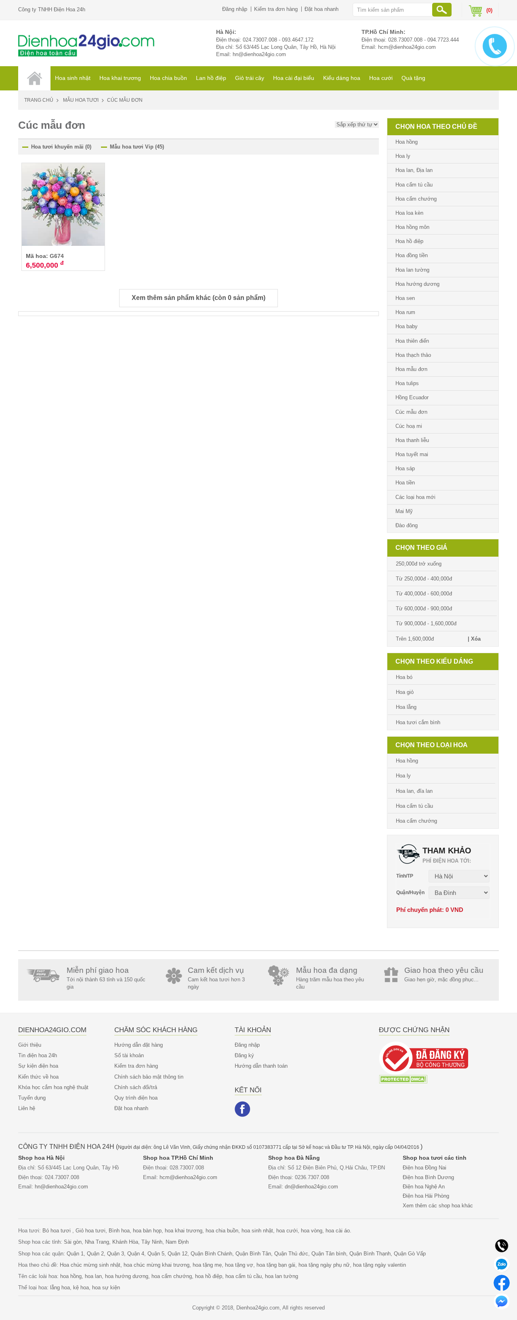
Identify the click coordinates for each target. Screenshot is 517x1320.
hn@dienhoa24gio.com (259, 54)
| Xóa (474, 639)
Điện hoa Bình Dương (428, 1177)
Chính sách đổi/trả (135, 1087)
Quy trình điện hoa (136, 1098)
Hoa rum (405, 312)
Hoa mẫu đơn (411, 369)
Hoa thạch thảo (413, 355)
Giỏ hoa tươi (90, 1231)
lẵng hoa (60, 1287)
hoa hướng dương (126, 1276)
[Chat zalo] (502, 1263)
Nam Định (177, 1242)
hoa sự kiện (106, 1287)
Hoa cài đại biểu (293, 78)
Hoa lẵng (406, 707)
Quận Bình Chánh (211, 1254)
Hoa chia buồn (168, 78)
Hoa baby (406, 326)
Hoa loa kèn (409, 213)
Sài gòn (73, 1242)
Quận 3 (115, 1254)
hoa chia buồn (222, 1231)
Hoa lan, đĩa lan (414, 791)
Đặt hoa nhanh (321, 9)
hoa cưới (287, 1231)
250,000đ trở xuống (418, 564)
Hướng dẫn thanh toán (261, 1066)
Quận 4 (135, 1254)
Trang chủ (38, 100)
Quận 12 (177, 1254)
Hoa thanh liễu (412, 440)
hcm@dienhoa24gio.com (407, 47)
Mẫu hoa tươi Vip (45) (137, 147)
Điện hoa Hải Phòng (426, 1196)
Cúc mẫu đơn (411, 412)
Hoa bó (404, 677)
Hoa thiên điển (412, 341)
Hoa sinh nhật (72, 78)
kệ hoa (81, 1287)
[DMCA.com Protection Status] (403, 1079)
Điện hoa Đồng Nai (424, 1168)
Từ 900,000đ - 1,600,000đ (426, 623)
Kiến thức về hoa (38, 1077)
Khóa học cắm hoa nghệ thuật (53, 1087)
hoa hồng (71, 1276)
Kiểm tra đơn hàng (276, 9)
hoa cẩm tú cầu (243, 1276)
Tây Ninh (151, 1242)
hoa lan (93, 1276)
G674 (57, 256)
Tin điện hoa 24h (37, 1055)
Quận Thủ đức (291, 1254)
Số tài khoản (129, 1055)
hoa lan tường (281, 1276)
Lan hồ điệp (211, 78)
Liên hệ (26, 1108)
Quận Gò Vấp (410, 1254)
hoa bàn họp (147, 1231)
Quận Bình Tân (253, 1254)
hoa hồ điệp (208, 1276)
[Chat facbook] (502, 1282)
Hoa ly (402, 156)
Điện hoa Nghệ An (424, 1187)
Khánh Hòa (125, 1242)
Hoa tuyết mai (411, 454)
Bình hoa (119, 1231)
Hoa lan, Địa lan (414, 170)
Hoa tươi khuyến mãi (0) (61, 147)
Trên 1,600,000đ (415, 639)
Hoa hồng (406, 142)
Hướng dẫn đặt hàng (138, 1045)
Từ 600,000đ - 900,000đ (424, 609)
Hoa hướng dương (417, 284)
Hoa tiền (405, 483)
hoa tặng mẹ (207, 1265)
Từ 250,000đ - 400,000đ (424, 579)
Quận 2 (95, 1254)
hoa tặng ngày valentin (379, 1265)
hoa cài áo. (338, 1231)
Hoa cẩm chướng (416, 199)
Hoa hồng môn (412, 227)
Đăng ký (244, 1055)
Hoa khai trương (120, 78)
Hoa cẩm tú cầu (414, 185)
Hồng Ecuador (412, 397)
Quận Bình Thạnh (370, 1254)
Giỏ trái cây (249, 78)
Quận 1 (75, 1254)
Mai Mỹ (404, 511)
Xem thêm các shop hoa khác (438, 1206)
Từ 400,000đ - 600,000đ (424, 594)
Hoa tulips (407, 383)
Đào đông (406, 525)
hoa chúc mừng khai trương (156, 1265)
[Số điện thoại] (502, 1245)
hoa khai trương (183, 1231)
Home (34, 78)
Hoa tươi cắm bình (418, 722)
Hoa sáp (405, 468)
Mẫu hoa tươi (81, 100)
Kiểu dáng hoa (341, 78)
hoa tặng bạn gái (275, 1265)
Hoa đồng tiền (411, 255)
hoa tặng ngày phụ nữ (324, 1265)
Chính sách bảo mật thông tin (148, 1077)
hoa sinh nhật (257, 1231)
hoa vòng (311, 1231)
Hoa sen (405, 298)
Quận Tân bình (328, 1254)
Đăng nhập (234, 9)
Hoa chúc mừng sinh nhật (90, 1265)
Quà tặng (413, 78)
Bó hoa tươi (57, 1231)
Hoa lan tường (412, 270)
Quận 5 (155, 1254)
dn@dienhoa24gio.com (311, 1187)
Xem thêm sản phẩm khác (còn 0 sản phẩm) (198, 297)
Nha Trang (97, 1242)
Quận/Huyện (410, 892)
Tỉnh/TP (404, 876)
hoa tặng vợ (239, 1265)
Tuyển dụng (32, 1098)
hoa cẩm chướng (171, 1276)
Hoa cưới (381, 78)
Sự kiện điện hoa (38, 1066)
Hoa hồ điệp (409, 241)
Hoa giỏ (405, 692)
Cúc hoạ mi (408, 426)
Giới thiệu (29, 1045)
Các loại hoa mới (415, 497)
